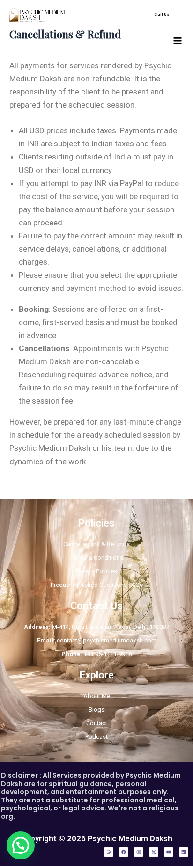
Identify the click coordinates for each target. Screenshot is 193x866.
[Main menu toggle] (178, 40)
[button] (162, 15)
